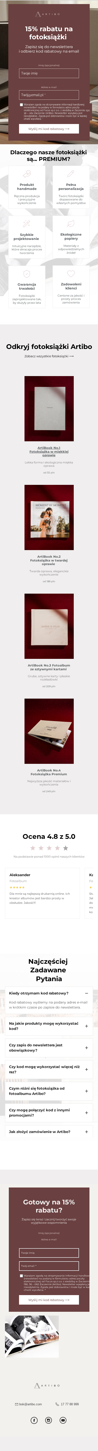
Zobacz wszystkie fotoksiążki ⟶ (49, 356)
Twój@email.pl (32, 95)
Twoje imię (29, 73)
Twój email (27, 1265)
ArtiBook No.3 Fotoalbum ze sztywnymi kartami (49, 667)
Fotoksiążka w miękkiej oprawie (49, 453)
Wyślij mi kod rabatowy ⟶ (48, 129)
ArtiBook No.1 (49, 448)
